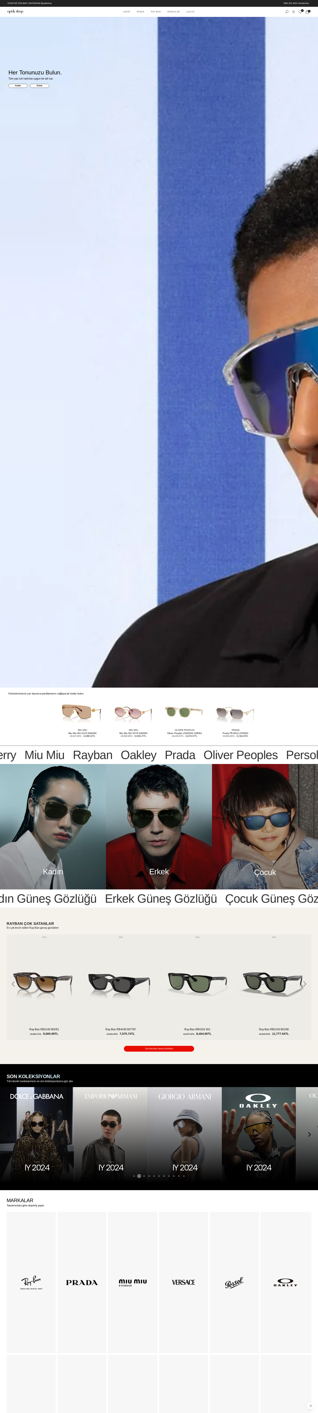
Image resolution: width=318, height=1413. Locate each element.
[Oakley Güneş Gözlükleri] (111, 1134)
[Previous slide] (13, 984)
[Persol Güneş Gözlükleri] (259, 1134)
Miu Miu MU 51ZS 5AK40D (82, 733)
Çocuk (190, 12)
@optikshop (46, 3)
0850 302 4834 (290, 3)
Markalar (173, 12)
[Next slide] (304, 984)
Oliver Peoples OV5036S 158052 (184, 733)
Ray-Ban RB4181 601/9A (44, 1029)
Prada (235, 730)
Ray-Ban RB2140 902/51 (274, 1029)
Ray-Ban (156, 12)
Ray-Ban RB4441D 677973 (197, 1029)
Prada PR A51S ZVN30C (235, 733)
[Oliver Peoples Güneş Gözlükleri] (185, 1134)
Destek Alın (304, 3)
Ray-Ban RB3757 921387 (121, 1029)
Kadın (126, 12)
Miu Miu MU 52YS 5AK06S (133, 733)
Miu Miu (82, 730)
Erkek (140, 12)
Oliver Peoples (184, 730)
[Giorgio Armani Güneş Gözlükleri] (37, 1134)
